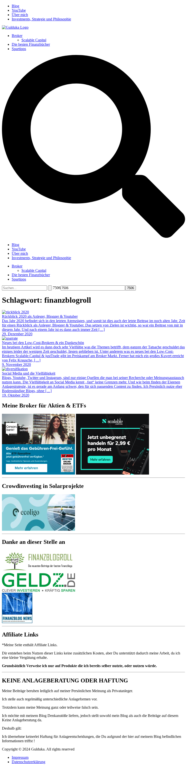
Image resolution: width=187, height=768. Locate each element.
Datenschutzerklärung (28, 762)
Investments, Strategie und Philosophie (41, 19)
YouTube (19, 10)
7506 (57, 288)
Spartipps (19, 49)
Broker (17, 36)
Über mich (20, 15)
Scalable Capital (33, 40)
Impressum (20, 757)
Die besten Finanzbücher (31, 44)
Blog (15, 6)
